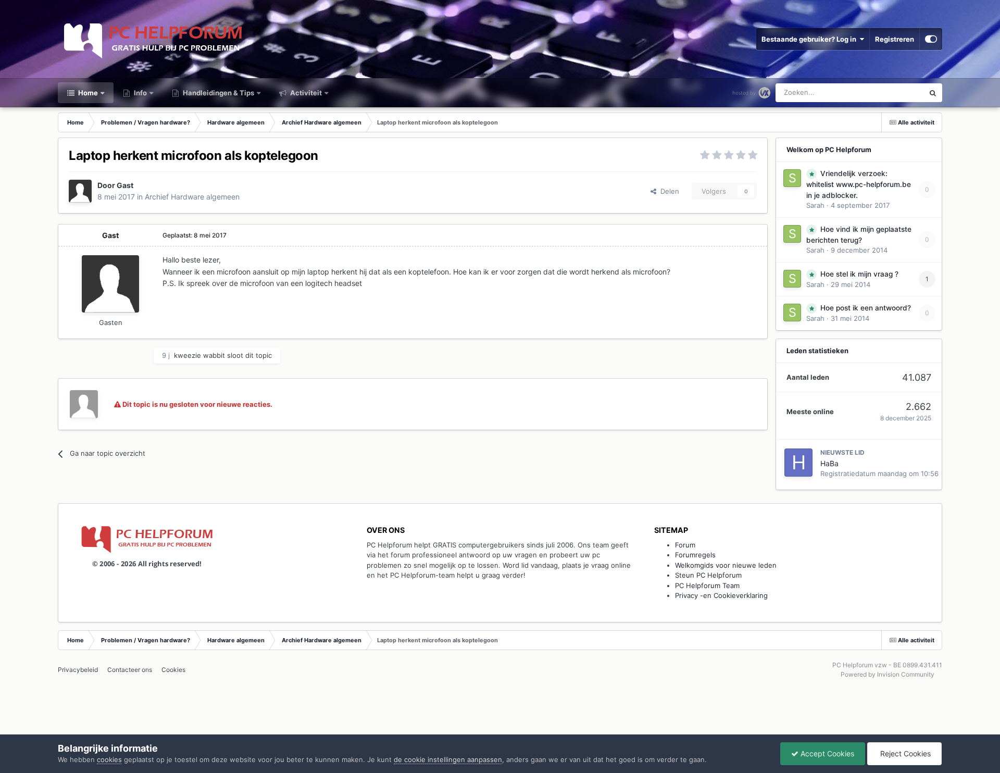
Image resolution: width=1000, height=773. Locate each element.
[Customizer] (931, 39)
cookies (109, 759)
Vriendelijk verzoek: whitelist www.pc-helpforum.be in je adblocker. (858, 184)
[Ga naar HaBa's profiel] (798, 462)
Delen (667, 191)
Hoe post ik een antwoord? (865, 308)
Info (139, 93)
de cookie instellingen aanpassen (448, 759)
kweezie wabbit (199, 355)
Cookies (173, 670)
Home (87, 93)
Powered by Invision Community (887, 674)
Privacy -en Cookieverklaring (721, 595)
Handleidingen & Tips (217, 93)
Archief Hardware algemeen (192, 196)
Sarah (815, 205)
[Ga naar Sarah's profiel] (792, 178)
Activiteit (305, 93)
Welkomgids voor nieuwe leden (726, 565)
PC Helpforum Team (707, 585)
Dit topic (897, 92)
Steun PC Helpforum (708, 575)
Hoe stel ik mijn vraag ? (859, 274)
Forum (685, 545)
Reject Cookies (904, 753)
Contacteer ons (129, 670)
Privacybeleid (78, 670)
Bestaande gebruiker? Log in (810, 39)
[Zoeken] (932, 92)
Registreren (894, 39)
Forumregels (695, 555)
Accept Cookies (826, 753)
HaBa (829, 463)
